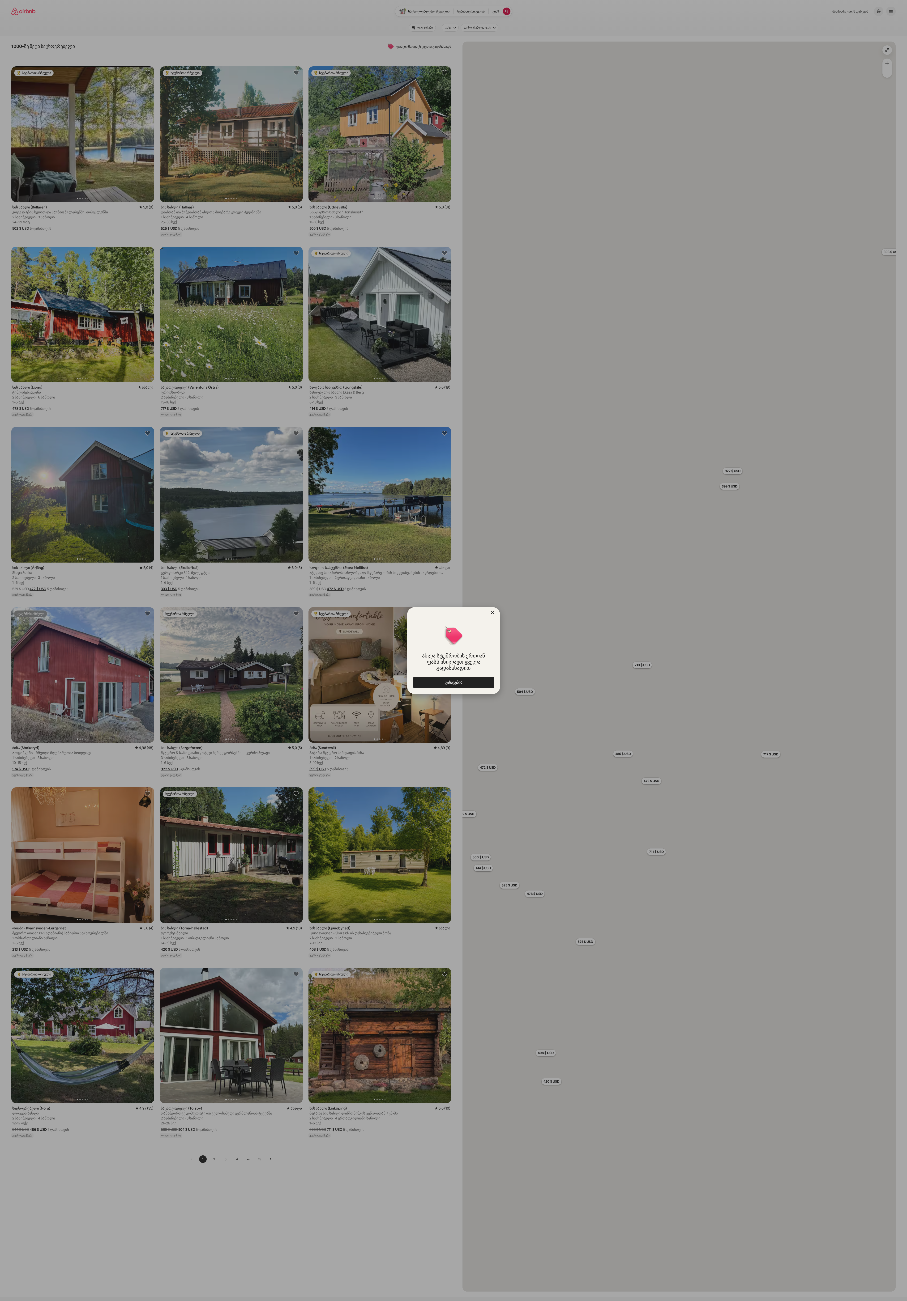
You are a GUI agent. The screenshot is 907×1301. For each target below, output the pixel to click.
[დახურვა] (492, 612)
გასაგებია (453, 682)
